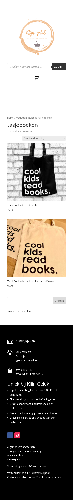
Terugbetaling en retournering (24, 451)
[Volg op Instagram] (17, 435)
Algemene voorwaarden (21, 447)
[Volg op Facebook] (10, 435)
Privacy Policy (15, 455)
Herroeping (13, 459)
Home (10, 117)
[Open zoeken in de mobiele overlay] (36, 66)
